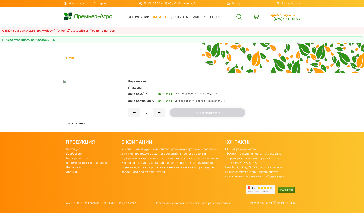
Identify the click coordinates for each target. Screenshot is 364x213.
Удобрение (74, 153)
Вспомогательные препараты (87, 163)
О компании (139, 17)
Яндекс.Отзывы (290, 3)
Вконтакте (238, 3)
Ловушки (72, 172)
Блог (196, 17)
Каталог (160, 17)
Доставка (179, 17)
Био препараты (77, 158)
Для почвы (73, 167)
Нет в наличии (207, 113)
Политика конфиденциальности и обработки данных (193, 203)
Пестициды (74, 149)
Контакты (211, 17)
